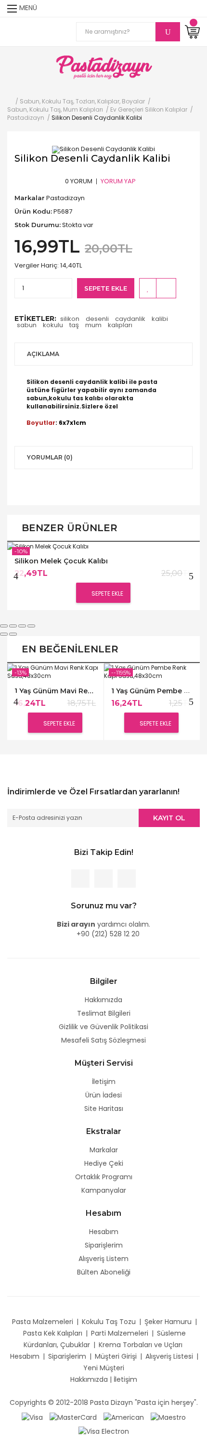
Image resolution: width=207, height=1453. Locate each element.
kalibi (160, 318)
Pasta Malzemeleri (42, 1321)
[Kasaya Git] (175, 8)
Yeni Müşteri (103, 1368)
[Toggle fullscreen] (22, 626)
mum (93, 325)
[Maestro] (168, 1417)
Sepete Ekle (105, 288)
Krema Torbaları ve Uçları (140, 1345)
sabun (27, 325)
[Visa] (32, 1417)
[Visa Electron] (103, 1431)
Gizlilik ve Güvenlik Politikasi (103, 1027)
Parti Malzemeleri (119, 1333)
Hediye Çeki (103, 1163)
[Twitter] (103, 878)
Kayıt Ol (169, 818)
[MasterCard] (73, 1417)
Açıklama (43, 354)
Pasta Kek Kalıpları (52, 1333)
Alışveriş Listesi (169, 1356)
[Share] (13, 626)
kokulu (53, 325)
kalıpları (120, 325)
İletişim (104, 1081)
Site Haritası (103, 1108)
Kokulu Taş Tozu (109, 1321)
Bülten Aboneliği (103, 1272)
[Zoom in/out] (31, 626)
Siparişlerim (104, 1245)
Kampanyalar (103, 1190)
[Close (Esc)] (4, 626)
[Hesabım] (193, 8)
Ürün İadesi (103, 1095)
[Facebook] (80, 878)
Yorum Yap (118, 181)
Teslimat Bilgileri (103, 1013)
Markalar (104, 1150)
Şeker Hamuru (168, 1321)
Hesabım (103, 1231)
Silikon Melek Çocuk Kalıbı (61, 561)
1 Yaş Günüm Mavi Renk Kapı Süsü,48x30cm (55, 691)
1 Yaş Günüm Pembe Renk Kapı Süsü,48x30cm (152, 691)
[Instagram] (126, 878)
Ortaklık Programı (103, 1177)
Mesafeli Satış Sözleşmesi (103, 1040)
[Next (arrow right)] (13, 634)
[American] (124, 1417)
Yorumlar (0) (50, 457)
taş (74, 325)
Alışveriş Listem (103, 1258)
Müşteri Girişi (116, 1356)
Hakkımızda (103, 1000)
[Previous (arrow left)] (4, 634)
